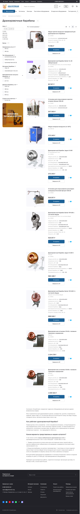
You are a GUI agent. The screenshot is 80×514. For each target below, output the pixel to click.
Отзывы (42, 492)
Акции (29, 489)
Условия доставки (71, 489)
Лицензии (43, 494)
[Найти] (66, 6)
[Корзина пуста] (77, 6)
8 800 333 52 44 (59, 1)
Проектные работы (58, 487)
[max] (22, 502)
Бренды (30, 492)
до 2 (70, 76)
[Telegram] (7, 502)
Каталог (30, 487)
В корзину (56, 49)
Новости (42, 489)
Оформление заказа (71, 487)
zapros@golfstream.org (8, 489)
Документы (43, 497)
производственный (63, 162)
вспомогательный (62, 38)
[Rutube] (19, 502)
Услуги (55, 484)
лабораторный (62, 72)
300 (61, 78)
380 (60, 158)
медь (60, 266)
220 (60, 71)
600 (61, 348)
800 (61, 387)
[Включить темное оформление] (77, 1)
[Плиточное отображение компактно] (69, 26)
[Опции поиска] (59, 6)
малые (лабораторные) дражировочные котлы (51, 437)
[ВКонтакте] (3, 502)
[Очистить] (56, 6)
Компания (43, 484)
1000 (61, 168)
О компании (43, 487)
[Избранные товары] (72, 6)
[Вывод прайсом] (76, 26)
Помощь (68, 484)
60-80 (70, 166)
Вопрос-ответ (69, 496)
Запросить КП (56, 53)
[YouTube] (10, 502)
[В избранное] (69, 50)
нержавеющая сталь (64, 74)
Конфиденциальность (72, 510)
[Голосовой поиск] (62, 6)
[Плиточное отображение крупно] (66, 26)
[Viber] (13, 502)
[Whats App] (16, 502)
